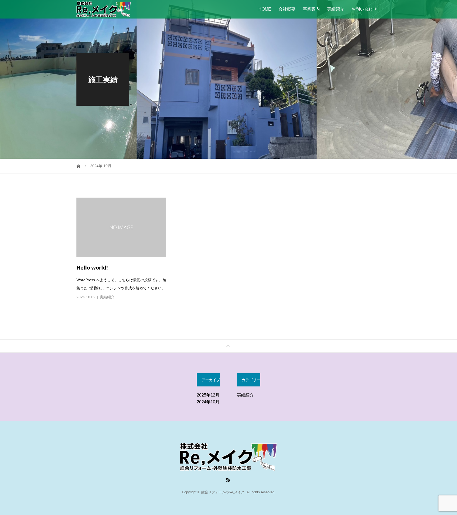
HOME (264, 9)
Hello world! (92, 267)
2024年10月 (208, 402)
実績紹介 (335, 9)
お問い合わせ (364, 9)
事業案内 (311, 9)
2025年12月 (208, 395)
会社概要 (286, 9)
